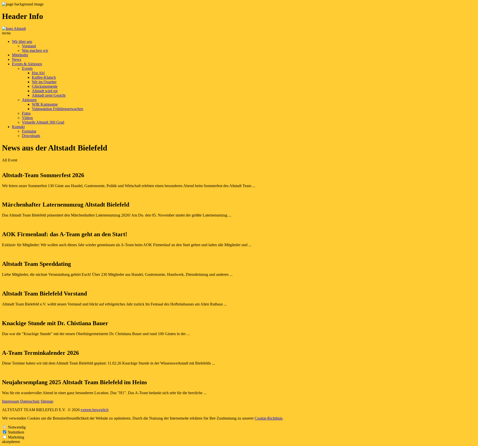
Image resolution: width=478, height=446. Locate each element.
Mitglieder (20, 55)
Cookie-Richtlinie (269, 418)
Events (27, 68)
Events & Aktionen (27, 64)
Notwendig (17, 427)
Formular (29, 131)
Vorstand (29, 46)
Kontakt (18, 127)
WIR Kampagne (45, 104)
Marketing (16, 437)
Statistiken (16, 432)
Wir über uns (22, 41)
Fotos (26, 113)
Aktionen (29, 100)
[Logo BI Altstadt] (14, 28)
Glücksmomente (45, 86)
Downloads (31, 136)
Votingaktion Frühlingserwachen (57, 109)
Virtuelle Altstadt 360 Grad (43, 122)
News (16, 59)
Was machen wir (35, 50)
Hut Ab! (38, 73)
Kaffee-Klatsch (44, 77)
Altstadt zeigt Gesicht (48, 95)
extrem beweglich (95, 410)
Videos (27, 118)
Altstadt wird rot (45, 91)
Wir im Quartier (44, 82)
